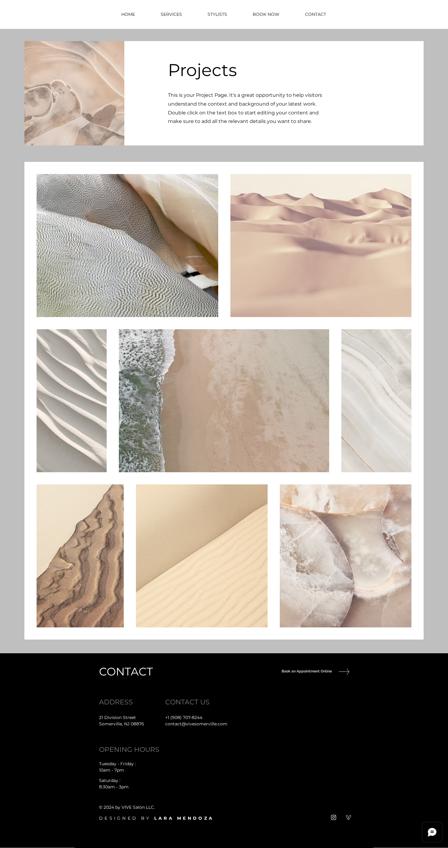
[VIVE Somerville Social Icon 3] (348, 817)
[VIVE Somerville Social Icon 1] (333, 817)
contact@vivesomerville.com (196, 724)
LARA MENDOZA (184, 818)
